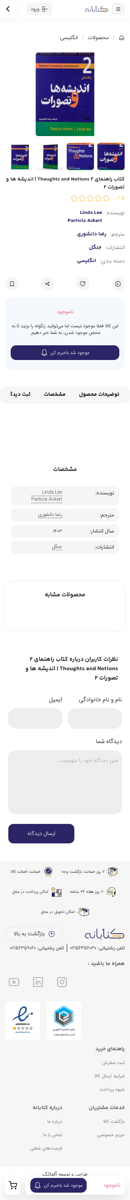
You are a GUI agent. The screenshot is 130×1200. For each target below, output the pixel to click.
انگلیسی (69, 38)
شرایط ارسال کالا (109, 1076)
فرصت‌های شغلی (46, 1148)
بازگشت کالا (114, 1121)
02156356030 (83, 948)
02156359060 (23, 948)
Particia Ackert (85, 221)
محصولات (98, 38)
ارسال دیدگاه (41, 833)
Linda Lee (91, 213)
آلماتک (49, 1174)
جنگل (95, 248)
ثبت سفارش (113, 1062)
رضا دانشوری (91, 234)
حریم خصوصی (111, 1134)
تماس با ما (52, 1134)
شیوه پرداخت (112, 1089)
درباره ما (54, 1121)
